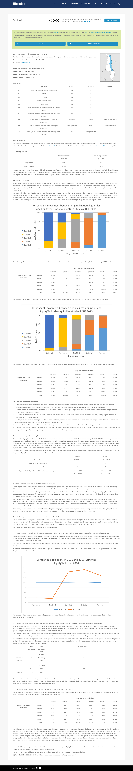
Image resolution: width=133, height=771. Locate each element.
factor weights (100, 146)
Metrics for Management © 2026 (23, 768)
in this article (51, 146)
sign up (55, 32)
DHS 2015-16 (26, 63)
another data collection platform (101, 32)
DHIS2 (87, 32)
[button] (40, 44)
